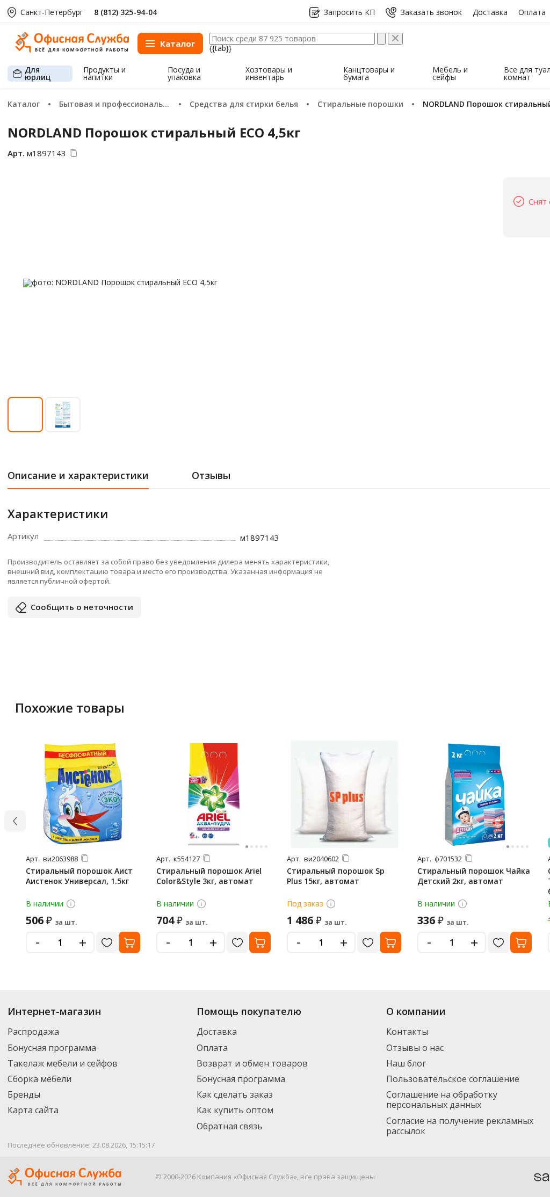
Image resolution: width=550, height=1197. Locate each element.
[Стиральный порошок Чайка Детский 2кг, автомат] (475, 794)
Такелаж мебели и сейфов (63, 1063)
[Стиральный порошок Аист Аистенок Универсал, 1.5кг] (83, 794)
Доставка (490, 12)
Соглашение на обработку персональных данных (441, 1100)
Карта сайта (33, 1110)
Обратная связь (230, 1126)
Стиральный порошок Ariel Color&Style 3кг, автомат (209, 876)
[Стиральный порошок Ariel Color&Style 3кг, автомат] (213, 794)
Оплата (532, 12)
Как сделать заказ (235, 1094)
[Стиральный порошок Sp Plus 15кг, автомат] (344, 794)
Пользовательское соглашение (452, 1079)
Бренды (24, 1094)
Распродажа (33, 1032)
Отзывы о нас (415, 1048)
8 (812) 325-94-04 (125, 12)
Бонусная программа (52, 1048)
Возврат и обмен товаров (252, 1063)
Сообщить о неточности (82, 606)
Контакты (407, 1032)
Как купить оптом (235, 1110)
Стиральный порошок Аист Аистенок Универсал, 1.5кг (79, 876)
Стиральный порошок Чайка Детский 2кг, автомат (473, 876)
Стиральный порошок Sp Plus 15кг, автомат (336, 876)
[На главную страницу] (72, 50)
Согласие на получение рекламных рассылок (459, 1126)
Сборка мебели (39, 1079)
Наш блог (406, 1063)
